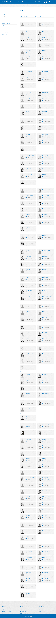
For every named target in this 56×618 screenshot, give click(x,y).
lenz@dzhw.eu (25, 355)
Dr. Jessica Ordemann (46, 387)
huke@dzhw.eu (42, 222)
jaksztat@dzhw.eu (25, 258)
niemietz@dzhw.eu (42, 355)
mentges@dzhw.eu (42, 327)
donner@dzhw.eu (25, 113)
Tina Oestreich (28, 380)
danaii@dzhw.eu (42, 94)
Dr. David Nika (28, 359)
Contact (22, 606)
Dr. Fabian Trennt (28, 536)
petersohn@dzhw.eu (42, 403)
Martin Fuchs (28, 147)
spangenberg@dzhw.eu (42, 492)
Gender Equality (4, 30)
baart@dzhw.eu (25, 33)
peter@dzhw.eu (25, 403)
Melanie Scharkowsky (46, 439)
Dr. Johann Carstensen (29, 71)
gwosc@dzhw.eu (25, 183)
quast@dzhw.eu (25, 418)
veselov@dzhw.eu (25, 546)
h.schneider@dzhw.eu (42, 460)
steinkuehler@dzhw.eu (25, 504)
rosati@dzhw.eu (25, 433)
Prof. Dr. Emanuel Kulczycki (47, 296)
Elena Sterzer (28, 515)
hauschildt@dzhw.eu (25, 203)
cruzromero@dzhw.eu (25, 86)
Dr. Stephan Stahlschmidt (47, 496)
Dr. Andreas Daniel (28, 98)
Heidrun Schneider (46, 458)
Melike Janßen (45, 256)
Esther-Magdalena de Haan (47, 98)
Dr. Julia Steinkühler (29, 502)
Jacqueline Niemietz (46, 353)
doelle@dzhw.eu (42, 113)
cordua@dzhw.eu (42, 79)
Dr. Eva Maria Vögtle (29, 557)
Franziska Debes (28, 105)
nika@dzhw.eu (25, 361)
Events (23, 1)
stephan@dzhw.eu (25, 511)
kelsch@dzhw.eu (42, 279)
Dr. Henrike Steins (46, 502)
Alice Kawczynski (28, 277)
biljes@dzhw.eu (42, 46)
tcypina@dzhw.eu (25, 525)
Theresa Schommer (46, 464)
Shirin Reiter (27, 424)
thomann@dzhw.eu (25, 532)
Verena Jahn (27, 250)
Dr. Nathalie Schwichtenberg (30, 477)
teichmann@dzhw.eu (42, 525)
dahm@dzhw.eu (25, 94)
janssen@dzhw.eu (42, 258)
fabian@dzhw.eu (25, 136)
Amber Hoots (45, 214)
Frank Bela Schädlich (29, 445)
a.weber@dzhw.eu (42, 567)
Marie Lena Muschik (46, 332)
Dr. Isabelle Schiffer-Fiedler (30, 452)
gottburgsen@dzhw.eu (25, 170)
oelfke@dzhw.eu (42, 376)
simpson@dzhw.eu (25, 485)
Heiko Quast (27, 416)
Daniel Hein (27, 208)
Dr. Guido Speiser (28, 496)
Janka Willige (28, 578)
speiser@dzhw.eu (25, 498)
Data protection (4, 34)
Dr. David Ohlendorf (46, 380)
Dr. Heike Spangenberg (46, 490)
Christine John (28, 269)
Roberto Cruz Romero (29, 84)
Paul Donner (27, 111)
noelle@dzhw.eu (25, 368)
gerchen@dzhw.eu (25, 163)
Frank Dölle (45, 111)
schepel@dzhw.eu (42, 447)
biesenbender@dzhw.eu (25, 46)
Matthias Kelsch (45, 277)
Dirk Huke (44, 220)
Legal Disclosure (23, 611)
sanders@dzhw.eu (25, 441)
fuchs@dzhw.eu (25, 149)
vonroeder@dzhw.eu (25, 553)
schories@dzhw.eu (25, 473)
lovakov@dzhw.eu (42, 319)
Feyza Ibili (27, 235)
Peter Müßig (45, 338)
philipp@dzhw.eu (25, 410)
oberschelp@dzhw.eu (25, 376)
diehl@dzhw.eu (42, 107)
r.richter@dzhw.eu (42, 426)
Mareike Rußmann (46, 431)
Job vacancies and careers (6, 23)
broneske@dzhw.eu (42, 58)
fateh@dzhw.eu (42, 136)
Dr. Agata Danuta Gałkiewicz (30, 155)
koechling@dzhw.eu (25, 292)
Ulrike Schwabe (45, 471)
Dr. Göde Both (45, 50)
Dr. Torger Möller (28, 332)
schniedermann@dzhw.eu (25, 466)
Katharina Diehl (45, 105)
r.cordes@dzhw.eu (25, 79)
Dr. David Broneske (46, 56)
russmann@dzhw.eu (42, 433)
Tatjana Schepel (45, 445)
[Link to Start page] (47, 2)
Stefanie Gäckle (45, 155)
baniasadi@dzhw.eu (42, 33)
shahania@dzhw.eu (46, 479)
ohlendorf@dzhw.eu (42, 382)
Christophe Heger (46, 201)
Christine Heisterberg (46, 208)
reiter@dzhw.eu (28, 426)
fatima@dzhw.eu (25, 142)
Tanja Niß (44, 359)
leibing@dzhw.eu (42, 313)
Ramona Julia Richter (46, 424)
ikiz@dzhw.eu (42, 237)
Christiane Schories (29, 471)
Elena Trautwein (45, 530)
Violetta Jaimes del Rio (46, 250)
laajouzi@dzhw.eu (25, 306)
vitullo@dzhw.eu (42, 546)
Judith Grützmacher (29, 174)
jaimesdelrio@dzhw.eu (42, 252)
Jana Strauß (45, 515)
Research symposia (6, 609)
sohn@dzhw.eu (42, 485)
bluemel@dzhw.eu (25, 52)
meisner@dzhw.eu (25, 327)
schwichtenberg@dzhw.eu (25, 479)
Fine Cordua (45, 77)
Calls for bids (4, 25)
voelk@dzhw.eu (42, 559)
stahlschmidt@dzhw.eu (42, 498)
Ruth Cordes (27, 77)
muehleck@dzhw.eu (25, 340)
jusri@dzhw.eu (42, 271)
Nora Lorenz (27, 317)
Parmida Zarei (28, 593)
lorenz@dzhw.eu (25, 319)
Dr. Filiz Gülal (45, 174)
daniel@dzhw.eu (25, 100)
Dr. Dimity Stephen (46, 509)
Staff (4, 16)
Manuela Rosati (28, 431)
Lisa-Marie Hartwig (46, 195)
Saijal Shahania (45, 477)
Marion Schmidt (28, 458)
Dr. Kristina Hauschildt (29, 201)
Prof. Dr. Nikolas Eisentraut (30, 119)
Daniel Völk (45, 557)
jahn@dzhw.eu (25, 252)
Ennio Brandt (28, 56)
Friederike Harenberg (46, 189)
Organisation (4, 14)
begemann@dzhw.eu (25, 39)
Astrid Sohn (45, 483)
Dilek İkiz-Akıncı (45, 235)
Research (11, 1)
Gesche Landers (28, 311)
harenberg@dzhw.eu (42, 191)
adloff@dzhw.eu (25, 25)
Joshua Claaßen (45, 71)
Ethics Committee (5, 32)
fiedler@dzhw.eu (25, 454)
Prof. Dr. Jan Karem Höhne (30, 220)
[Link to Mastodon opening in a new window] (22, 613)
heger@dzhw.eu (42, 203)
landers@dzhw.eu (25, 313)
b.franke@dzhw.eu (42, 142)
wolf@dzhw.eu (25, 586)
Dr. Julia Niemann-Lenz (29, 353)
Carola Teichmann (46, 523)
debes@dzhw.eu (25, 107)
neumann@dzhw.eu (42, 349)
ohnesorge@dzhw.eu (29, 388)
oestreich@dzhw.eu (25, 382)
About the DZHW (5, 1)
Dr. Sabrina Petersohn (46, 401)
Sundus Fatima (28, 140)
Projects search (5, 608)
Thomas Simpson (28, 483)
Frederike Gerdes (45, 161)
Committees (4, 21)
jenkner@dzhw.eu (42, 264)
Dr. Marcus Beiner (46, 37)
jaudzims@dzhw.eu (25, 264)
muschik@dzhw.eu (42, 334)
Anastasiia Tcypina (28, 523)
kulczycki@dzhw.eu (42, 298)
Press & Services (30, 1)
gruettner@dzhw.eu (42, 170)
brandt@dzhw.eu (25, 58)
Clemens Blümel (28, 50)
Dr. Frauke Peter (28, 401)
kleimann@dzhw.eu (25, 285)
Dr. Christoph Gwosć (29, 180)
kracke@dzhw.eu (25, 298)
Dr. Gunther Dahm (28, 92)
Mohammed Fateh (46, 134)
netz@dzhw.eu (25, 349)
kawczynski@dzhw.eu (25, 279)
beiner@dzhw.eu (42, 39)
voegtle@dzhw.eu (25, 559)
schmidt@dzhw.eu (25, 460)
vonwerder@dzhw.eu (42, 553)
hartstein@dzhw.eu (25, 197)
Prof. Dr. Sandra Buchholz (29, 63)
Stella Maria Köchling (29, 290)
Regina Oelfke (45, 374)
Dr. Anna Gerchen (28, 161)
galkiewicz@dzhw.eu (25, 157)
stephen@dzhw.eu (42, 511)
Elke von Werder (45, 551)
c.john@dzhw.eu (25, 271)
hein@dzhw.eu (25, 210)
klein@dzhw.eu (42, 285)
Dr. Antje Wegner (45, 572)
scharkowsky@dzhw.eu (42, 441)
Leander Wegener (28, 572)
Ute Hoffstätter (28, 214)
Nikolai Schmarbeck (46, 452)
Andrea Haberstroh (29, 189)
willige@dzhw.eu (25, 580)
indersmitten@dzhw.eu (25, 243)
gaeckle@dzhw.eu (42, 157)
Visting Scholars (4, 18)
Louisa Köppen (45, 290)
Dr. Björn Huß (28, 227)
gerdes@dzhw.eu (42, 163)
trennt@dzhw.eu (25, 538)
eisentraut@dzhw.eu (25, 121)
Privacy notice (27, 616)
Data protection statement (25, 608)
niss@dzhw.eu (42, 361)
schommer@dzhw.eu (42, 466)
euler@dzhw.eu (42, 128)
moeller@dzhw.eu (25, 334)
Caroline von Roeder (29, 551)
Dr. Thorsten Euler (46, 126)
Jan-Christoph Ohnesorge (29, 387)
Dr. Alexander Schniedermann (30, 464)
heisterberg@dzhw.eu (42, 210)
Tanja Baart (27, 31)
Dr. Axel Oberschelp (29, 374)
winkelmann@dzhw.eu (42, 580)
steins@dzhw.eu (42, 504)
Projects (40, 608)
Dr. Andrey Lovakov (46, 317)
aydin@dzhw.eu (42, 25)
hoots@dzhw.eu (42, 216)
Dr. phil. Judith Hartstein (29, 195)
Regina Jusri (45, 269)
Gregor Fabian (28, 134)
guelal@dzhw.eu (42, 176)
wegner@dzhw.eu (42, 574)
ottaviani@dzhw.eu (42, 395)
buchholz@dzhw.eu (25, 65)
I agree (31, 616)
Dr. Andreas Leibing (46, 311)
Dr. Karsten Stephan (29, 509)
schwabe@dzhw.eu (42, 473)
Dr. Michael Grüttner (46, 168)
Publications (18, 1)
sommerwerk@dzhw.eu (25, 492)
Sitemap (22, 609)
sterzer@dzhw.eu (25, 517)
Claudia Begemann (29, 37)
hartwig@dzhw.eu (42, 197)
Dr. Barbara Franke (46, 140)
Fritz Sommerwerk (28, 490)
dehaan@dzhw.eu (42, 100)
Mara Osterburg (28, 393)
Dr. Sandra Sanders (29, 439)
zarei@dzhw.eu (25, 595)
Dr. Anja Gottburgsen (29, 168)
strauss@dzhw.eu (42, 517)
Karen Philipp (28, 408)
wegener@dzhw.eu (25, 574)
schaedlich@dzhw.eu (25, 447)
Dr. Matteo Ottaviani (46, 393)
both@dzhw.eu (42, 52)
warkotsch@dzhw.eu (25, 567)
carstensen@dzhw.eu (25, 73)
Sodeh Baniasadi (45, 31)
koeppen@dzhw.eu (42, 292)
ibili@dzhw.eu (25, 237)
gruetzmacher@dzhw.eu (25, 176)
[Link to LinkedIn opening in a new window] (20, 613)
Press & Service (41, 613)
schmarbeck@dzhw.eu (42, 454)
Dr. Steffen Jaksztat (28, 256)
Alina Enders (28, 126)
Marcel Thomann (28, 530)
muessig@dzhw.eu (42, 340)
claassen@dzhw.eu (42, 73)
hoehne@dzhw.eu (25, 222)
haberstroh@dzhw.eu (25, 191)
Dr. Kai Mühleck (28, 338)
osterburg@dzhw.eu (25, 395)
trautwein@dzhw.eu (42, 532)
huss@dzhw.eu (25, 229)
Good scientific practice (5, 27)
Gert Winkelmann (46, 578)
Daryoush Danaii (45, 92)
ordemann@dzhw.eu (42, 389)
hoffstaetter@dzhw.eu (25, 216)
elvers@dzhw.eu (42, 121)
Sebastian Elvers (45, 119)
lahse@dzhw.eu (42, 306)
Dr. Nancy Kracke (28, 296)
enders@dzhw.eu (25, 128)
